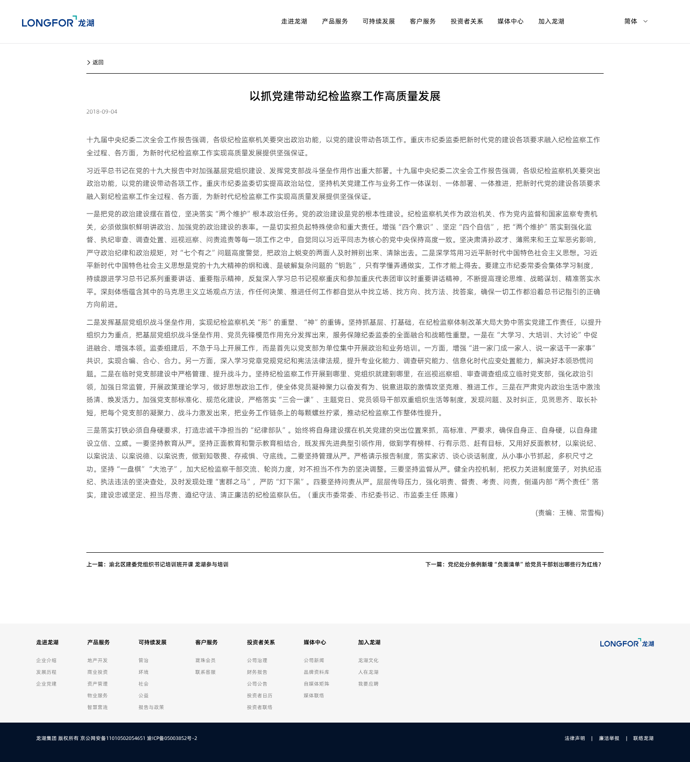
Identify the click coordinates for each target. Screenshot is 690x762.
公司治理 (257, 660)
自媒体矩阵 (317, 683)
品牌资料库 (317, 672)
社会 (143, 683)
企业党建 (46, 683)
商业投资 (97, 672)
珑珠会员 (205, 660)
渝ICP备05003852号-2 (172, 738)
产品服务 (335, 21)
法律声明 (575, 738)
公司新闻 (314, 660)
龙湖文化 (368, 660)
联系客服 (205, 672)
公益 (143, 695)
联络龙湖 (643, 738)
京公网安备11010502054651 (113, 738)
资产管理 (97, 683)
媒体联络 (314, 695)
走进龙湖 (294, 21)
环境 (143, 672)
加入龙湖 (551, 21)
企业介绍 (46, 660)
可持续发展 (378, 21)
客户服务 (423, 21)
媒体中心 (511, 21)
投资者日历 (260, 695)
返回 (97, 62)
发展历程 (46, 672)
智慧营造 (97, 707)
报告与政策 (151, 707)
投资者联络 (260, 707)
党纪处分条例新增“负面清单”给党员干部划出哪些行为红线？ (526, 564)
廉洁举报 (609, 738)
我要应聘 (368, 683)
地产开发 (97, 660)
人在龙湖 (368, 672)
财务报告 (257, 672)
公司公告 (257, 683)
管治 (143, 660)
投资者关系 (467, 21)
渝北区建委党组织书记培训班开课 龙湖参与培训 (169, 564)
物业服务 (97, 695)
